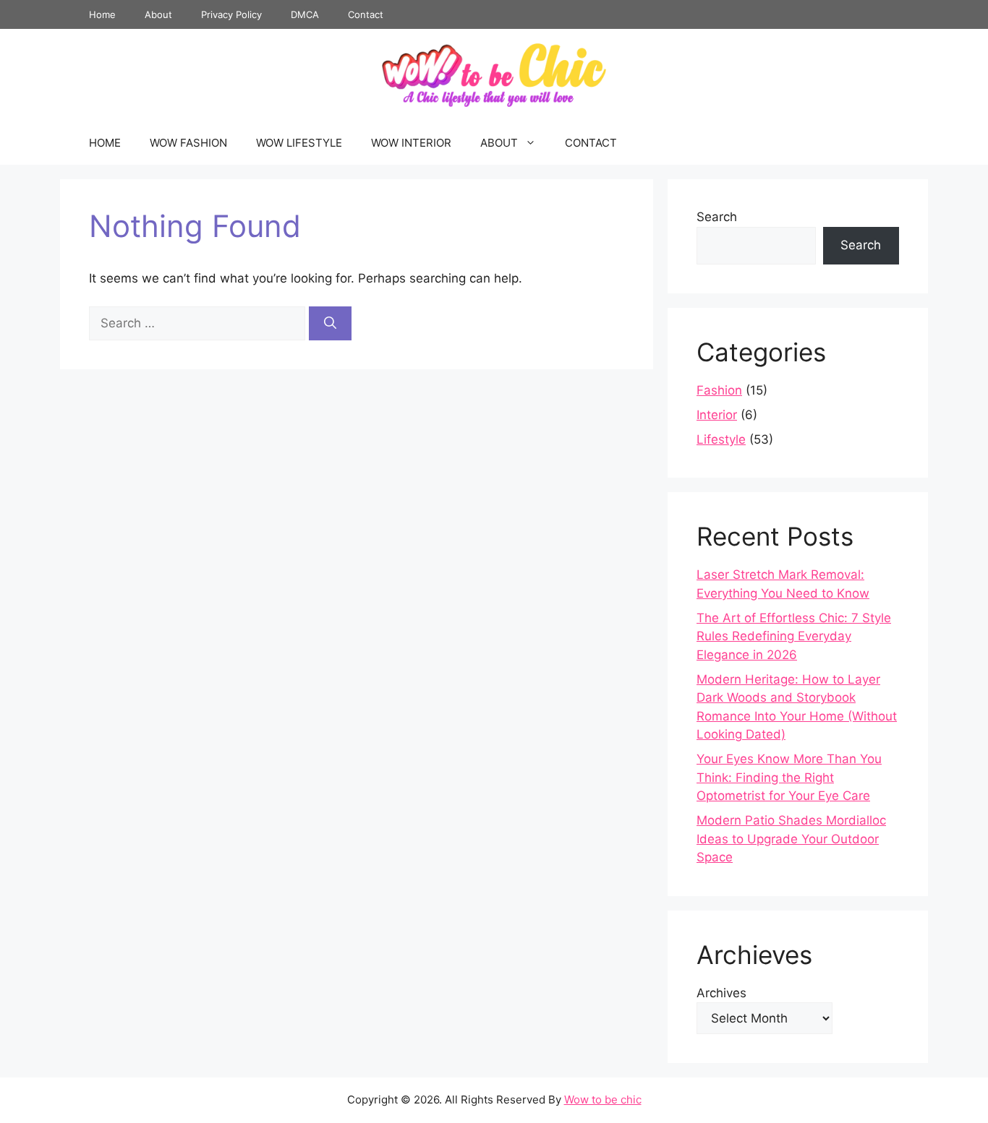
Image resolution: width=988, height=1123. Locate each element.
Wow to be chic (603, 1099)
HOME (105, 143)
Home (102, 14)
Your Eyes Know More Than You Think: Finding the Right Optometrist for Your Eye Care (789, 777)
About (158, 14)
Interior (717, 415)
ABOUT (499, 143)
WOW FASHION (188, 143)
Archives (721, 993)
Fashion (719, 390)
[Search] (330, 323)
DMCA (305, 14)
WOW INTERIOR (411, 143)
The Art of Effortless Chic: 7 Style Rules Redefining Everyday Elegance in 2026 (794, 636)
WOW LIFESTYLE (299, 143)
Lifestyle (721, 439)
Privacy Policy (231, 14)
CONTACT (591, 143)
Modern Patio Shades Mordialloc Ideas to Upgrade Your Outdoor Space (791, 838)
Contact (365, 14)
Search (717, 217)
